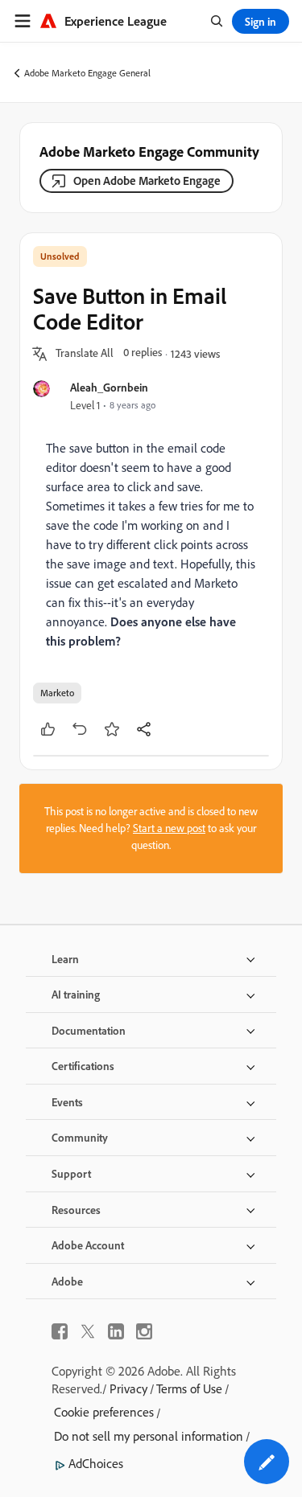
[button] (85, 354)
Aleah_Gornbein (109, 387)
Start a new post (169, 828)
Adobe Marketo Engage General (87, 73)
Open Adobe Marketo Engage (147, 180)
